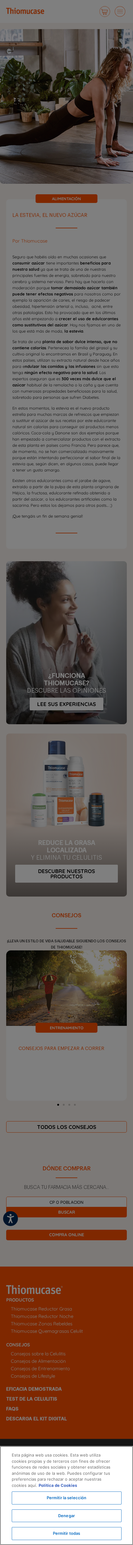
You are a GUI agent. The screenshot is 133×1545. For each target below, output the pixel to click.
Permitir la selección (67, 1497)
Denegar (66, 1515)
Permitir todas (66, 1533)
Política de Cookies (58, 1485)
